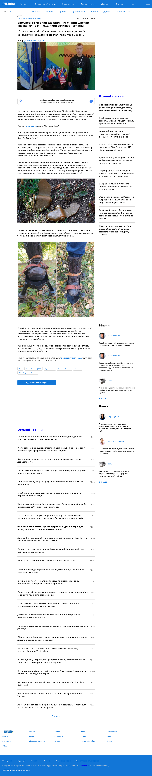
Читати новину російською (29, 18)
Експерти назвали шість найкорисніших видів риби (46, 560)
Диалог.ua (85, 766)
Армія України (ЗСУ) (33, 369)
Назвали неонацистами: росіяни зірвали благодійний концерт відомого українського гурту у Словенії (115, 230)
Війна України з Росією (28, 373)
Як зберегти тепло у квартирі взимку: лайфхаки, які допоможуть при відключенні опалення (116, 121)
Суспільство (50, 369)
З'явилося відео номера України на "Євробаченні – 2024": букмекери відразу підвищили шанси (116, 200)
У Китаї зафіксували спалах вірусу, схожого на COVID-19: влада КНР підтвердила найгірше (116, 147)
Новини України (64, 369)
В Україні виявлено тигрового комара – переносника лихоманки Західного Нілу (116, 187)
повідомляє (31, 126)
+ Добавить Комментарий (37, 382)
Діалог (19, 15)
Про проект (7, 761)
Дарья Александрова (34, 40)
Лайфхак (77, 369)
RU (9, 12)
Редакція (21, 761)
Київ (20, 369)
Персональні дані (63, 761)
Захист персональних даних (87, 761)
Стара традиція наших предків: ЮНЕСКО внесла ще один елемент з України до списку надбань (116, 173)
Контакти (34, 761)
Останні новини (30, 430)
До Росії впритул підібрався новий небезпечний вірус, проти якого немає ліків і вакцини (116, 160)
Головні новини (111, 96)
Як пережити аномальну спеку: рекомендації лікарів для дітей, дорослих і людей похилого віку (115, 108)
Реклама (47, 761)
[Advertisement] (56, 404)
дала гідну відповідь (71, 358)
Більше (56, 716)
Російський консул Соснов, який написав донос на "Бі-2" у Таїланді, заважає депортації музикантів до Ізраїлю (116, 214)
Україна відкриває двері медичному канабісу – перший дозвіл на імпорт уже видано (114, 134)
